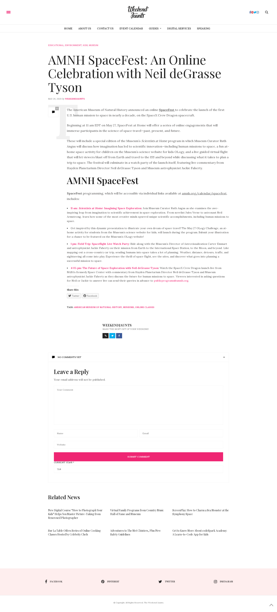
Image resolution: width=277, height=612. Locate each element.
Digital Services (179, 28)
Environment (73, 45)
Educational (56, 45)
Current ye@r (64, 462)
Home (68, 28)
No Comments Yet (69, 357)
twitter (170, 581)
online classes (144, 307)
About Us (84, 28)
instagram (226, 581)
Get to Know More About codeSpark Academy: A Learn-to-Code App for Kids (199, 532)
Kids (85, 45)
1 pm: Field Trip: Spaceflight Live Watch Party (100, 244)
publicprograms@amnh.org (171, 280)
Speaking (203, 28)
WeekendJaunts (75, 99)
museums (128, 307)
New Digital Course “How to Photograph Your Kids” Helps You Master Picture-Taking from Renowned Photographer (75, 514)
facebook (56, 581)
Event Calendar (131, 28)
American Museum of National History (98, 307)
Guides (153, 28)
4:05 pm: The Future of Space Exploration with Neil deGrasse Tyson (114, 268)
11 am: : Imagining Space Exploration (106, 208)
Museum (93, 45)
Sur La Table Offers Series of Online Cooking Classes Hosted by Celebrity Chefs (74, 532)
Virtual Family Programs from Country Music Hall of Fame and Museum (137, 512)
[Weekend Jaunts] (138, 12)
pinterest (113, 581)
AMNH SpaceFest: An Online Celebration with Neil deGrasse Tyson (134, 73)
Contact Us (105, 28)
